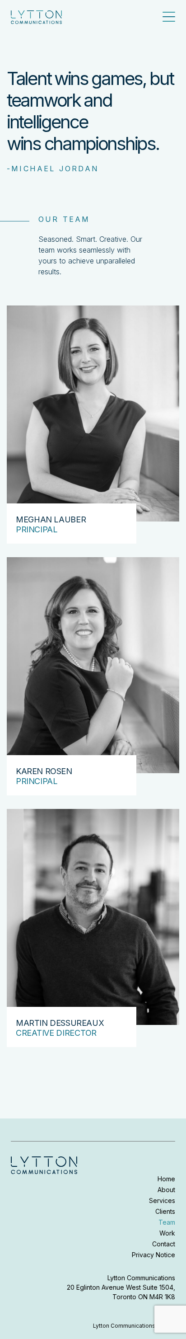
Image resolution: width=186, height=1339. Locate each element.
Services (162, 1200)
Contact (163, 1244)
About (166, 1189)
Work (167, 1233)
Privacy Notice (153, 1255)
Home (166, 1179)
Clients (165, 1211)
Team (166, 1222)
